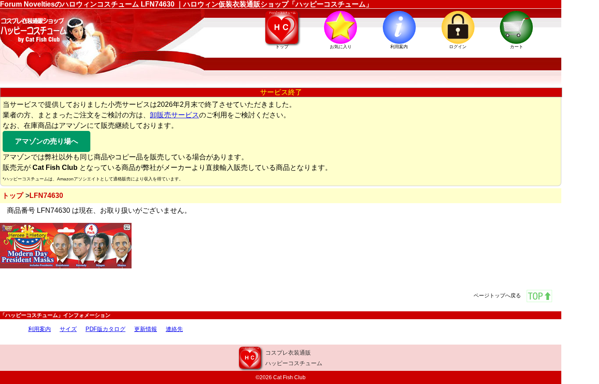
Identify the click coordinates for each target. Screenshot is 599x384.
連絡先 (174, 329)
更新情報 (145, 329)
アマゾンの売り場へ (46, 141)
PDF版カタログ (105, 329)
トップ (12, 195)
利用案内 (39, 329)
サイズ (68, 329)
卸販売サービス (174, 115)
